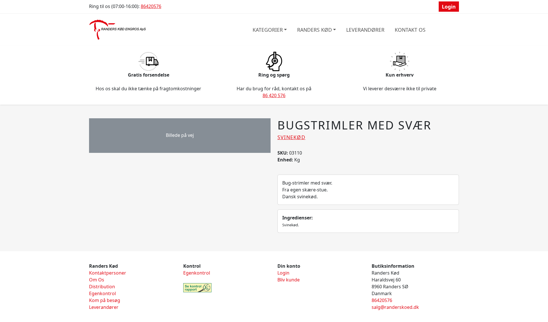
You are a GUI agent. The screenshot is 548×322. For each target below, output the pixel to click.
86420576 (151, 6)
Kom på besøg (104, 300)
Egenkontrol (102, 293)
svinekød (291, 137)
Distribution (102, 286)
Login (449, 6)
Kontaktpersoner (107, 273)
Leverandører (365, 29)
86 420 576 (274, 95)
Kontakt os (410, 29)
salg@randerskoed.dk (395, 307)
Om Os (96, 280)
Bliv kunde (288, 280)
